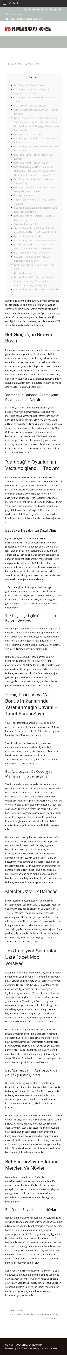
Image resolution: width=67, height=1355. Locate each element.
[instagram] (46, 10)
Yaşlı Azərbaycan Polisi (26, 224)
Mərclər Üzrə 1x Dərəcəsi (27, 134)
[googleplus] (50, 10)
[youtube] (33, 10)
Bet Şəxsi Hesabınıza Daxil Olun (30, 105)
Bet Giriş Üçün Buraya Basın (29, 85)
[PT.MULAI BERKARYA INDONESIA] (25, 27)
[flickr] (38, 10)
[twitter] (29, 10)
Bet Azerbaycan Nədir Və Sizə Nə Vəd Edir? (36, 289)
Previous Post (17, 1310)
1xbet (53, 1238)
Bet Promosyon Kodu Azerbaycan (32, 252)
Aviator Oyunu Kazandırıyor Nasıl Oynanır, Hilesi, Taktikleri (33, 1316)
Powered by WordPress (16, 1348)
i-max (38, 1348)
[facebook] (25, 10)
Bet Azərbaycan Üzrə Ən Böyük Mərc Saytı (36, 240)
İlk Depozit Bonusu (24, 195)
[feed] (42, 10)
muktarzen (33, 63)
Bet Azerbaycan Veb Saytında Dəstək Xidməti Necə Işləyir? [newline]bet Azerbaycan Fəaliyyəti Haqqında (33, 281)
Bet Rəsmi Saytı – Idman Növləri (31, 162)
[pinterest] (55, 10)
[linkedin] (59, 10)
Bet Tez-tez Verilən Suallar (28, 236)
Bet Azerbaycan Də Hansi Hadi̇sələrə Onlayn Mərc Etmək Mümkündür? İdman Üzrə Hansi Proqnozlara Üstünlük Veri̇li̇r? (35, 171)
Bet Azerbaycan (22, 273)
